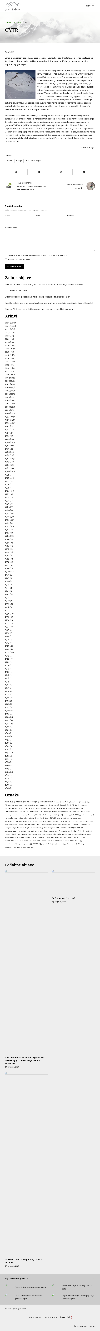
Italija (85, 811)
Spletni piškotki (34, 1317)
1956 (7, 549)
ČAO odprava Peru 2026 (16, 291)
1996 (7, 420)
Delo (54, 805)
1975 (7, 487)
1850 (7, 785)
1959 (7, 539)
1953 (7, 559)
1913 (7, 688)
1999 (7, 410)
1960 (7, 536)
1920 (7, 665)
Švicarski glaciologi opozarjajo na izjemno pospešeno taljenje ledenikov (37, 297)
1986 (7, 452)
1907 (7, 707)
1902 (7, 723)
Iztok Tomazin (20, 815)
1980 (7, 471)
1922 (7, 659)
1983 (7, 462)
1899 (7, 733)
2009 (7, 378)
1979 (7, 475)
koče (32, 818)
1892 (7, 756)
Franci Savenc (43, 808)
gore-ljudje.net (13, 9)
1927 (7, 643)
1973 (7, 494)
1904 (7, 717)
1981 (7, 468)
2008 (7, 381)
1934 (7, 620)
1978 (7, 478)
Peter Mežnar (37, 828)
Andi (60, 802)
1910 (7, 698)
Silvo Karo (22, 834)
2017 (7, 352)
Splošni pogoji (50, 1317)
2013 (7, 365)
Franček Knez (60, 808)
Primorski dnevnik (67, 831)
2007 (7, 384)
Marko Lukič (75, 818)
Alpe (10, 802)
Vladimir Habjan (33, 161)
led (40, 818)
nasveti (88, 821)
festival (84, 805)
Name (8, 216)
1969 (7, 507)
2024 (7, 329)
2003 (7, 397)
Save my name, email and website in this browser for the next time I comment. (38, 255)
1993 (7, 429)
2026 (7, 323)
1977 (7, 481)
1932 (7, 626)
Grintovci (12, 811)
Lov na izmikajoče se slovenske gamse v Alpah (28, 1297)
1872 (7, 782)
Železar (21, 847)
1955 (7, 552)
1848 (7, 788)
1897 (7, 740)
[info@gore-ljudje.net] (75, 1326)
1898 (7, 736)
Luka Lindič (63, 818)
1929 (7, 636)
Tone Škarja (76, 841)
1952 (7, 562)
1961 (7, 533)
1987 (7, 449)
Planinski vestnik (68, 828)
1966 (7, 517)
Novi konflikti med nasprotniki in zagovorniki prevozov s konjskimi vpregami (39, 309)
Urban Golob (11, 844)
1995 (7, 423)
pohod (22, 831)
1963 (7, 526)
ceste (31, 805)
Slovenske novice (62, 834)
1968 (7, 510)
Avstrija (86, 802)
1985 (7, 455)
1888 (7, 762)
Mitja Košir (66, 821)
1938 (7, 607)
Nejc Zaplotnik (11, 824)
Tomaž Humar (47, 841)
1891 (7, 759)
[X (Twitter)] (39, 172)
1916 (7, 678)
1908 (7, 704)
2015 (7, 358)
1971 (7, 500)
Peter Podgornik (51, 828)
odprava (47, 824)
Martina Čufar (25, 821)
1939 (7, 604)
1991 (7, 436)
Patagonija (10, 828)
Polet (30, 831)
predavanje (41, 831)
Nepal (23, 824)
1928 (7, 639)
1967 (7, 513)
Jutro (68, 815)
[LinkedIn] (84, 172)
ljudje (50, 818)
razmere (10, 834)
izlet (9, 161)
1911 (7, 694)
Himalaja (50, 811)
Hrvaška (63, 811)
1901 (7, 727)
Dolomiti (65, 805)
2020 (7, 342)
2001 (7, 403)
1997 (7, 416)
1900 (7, 730)
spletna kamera (27, 837)
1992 (7, 433)
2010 (7, 374)
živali (30, 847)
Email (39, 216)
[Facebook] (16, 172)
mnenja (77, 821)
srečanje (40, 837)
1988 (7, 445)
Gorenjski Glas (75, 808)
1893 (7, 752)
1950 (7, 568)
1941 (7, 597)
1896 (7, 743)
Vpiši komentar (12, 227)
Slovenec (47, 834)
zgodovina (10, 847)
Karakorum (88, 815)
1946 (7, 581)
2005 (7, 391)
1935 (7, 617)
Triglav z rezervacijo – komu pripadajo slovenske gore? (78, 1297)
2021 (7, 339)
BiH (15, 805)
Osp (75, 824)
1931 (7, 630)
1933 (7, 623)
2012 (7, 368)
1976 (7, 484)
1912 (7, 691)
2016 (7, 355)
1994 (7, 426)
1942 (7, 594)
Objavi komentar (14, 266)
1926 (7, 646)
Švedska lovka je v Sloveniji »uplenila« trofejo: (78, 1287)
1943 (7, 591)
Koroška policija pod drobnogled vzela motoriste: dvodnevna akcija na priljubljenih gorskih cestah (49, 303)
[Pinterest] (61, 172)
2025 (7, 326)
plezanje (11, 831)
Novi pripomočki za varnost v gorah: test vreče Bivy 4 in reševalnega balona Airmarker (44, 284)
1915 (7, 681)
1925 (7, 649)
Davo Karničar (42, 805)
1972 (7, 497)
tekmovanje (12, 841)
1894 (7, 749)
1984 (7, 458)
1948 (7, 575)
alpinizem (47, 802)
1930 (7, 633)
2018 (7, 348)
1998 (7, 413)
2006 (7, 387)
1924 (7, 652)
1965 (7, 520)
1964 (7, 523)
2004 (7, 394)
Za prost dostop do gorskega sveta (30, 1287)
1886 (7, 765)
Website (70, 216)
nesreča (34, 824)
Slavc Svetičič (34, 834)
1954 (7, 555)
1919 (7, 668)
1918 (7, 672)
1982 (7, 465)
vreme (62, 844)
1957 (7, 546)
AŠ (8, 805)
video (38, 844)
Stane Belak (69, 837)
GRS (24, 811)
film (21, 808)
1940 (7, 601)
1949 (7, 571)
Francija (29, 808)
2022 (7, 336)
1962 (7, 529)
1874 (7, 778)
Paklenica (85, 824)
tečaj (24, 841)
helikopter (36, 811)
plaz (80, 828)
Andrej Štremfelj (72, 802)
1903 (7, 720)
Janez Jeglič (34, 815)
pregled (53, 831)
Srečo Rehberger (54, 837)
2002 (7, 400)
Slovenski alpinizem (81, 834)
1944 (7, 588)
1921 (7, 662)
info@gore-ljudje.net (86, 1326)
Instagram (74, 811)
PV (81, 831)
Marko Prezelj (11, 821)
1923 (7, 656)
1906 (7, 710)
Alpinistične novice (27, 802)
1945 (7, 584)
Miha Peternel (39, 821)
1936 (7, 614)
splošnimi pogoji (24, 259)
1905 (7, 714)
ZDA (81, 844)
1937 (7, 610)
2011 (7, 371)
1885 (7, 769)
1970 (7, 504)
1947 (7, 578)
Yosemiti (72, 844)
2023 (7, 332)
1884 (7, 772)
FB (75, 805)
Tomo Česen (62, 841)
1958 (7, 542)
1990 (7, 439)
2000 (7, 407)
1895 (7, 746)
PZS (88, 831)
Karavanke (11, 818)
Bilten (23, 805)
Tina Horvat (34, 841)
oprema (66, 824)
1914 (7, 685)
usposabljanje (25, 844)
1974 (7, 491)
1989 (7, 442)
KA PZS (77, 815)
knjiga (23, 818)
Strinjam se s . (19, 259)
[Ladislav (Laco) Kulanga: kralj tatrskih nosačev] (26, 1164)
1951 (7, 565)
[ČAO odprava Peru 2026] (73, 882)
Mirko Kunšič (53, 821)
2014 (7, 361)
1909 (7, 701)
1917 (7, 675)
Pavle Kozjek (23, 828)
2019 (7, 345)
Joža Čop (46, 815)
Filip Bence (11, 808)
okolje (57, 824)
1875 (7, 775)
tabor (81, 837)
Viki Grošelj (51, 844)
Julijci (19, 161)
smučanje (11, 837)
